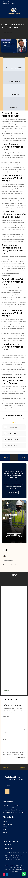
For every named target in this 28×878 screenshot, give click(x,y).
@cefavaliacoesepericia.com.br (18, 852)
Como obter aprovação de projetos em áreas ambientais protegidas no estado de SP (13, 662)
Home (5, 821)
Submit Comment (20, 757)
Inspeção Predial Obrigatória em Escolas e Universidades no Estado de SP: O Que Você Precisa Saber (13, 474)
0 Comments (14, 107)
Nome (5, 732)
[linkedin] (7, 874)
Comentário (6, 716)
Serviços (5, 827)
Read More (12, 492)
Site (4, 745)
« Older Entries (7, 690)
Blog (4, 829)
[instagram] (4, 874)
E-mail (5, 739)
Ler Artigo (8, 32)
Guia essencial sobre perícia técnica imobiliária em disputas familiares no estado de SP (13, 627)
